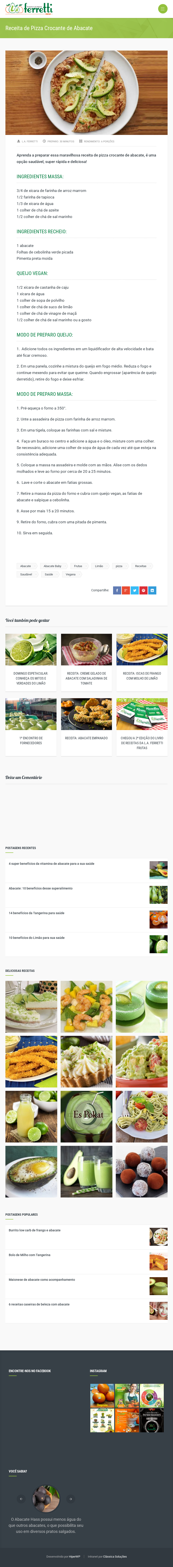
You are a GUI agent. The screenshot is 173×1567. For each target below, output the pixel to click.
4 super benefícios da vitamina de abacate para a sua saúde (51, 863)
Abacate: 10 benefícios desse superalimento (41, 888)
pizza (119, 566)
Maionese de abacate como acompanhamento (42, 1279)
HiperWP (74, 1556)
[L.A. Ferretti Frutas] (86, 9)
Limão (99, 566)
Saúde (49, 574)
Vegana (70, 574)
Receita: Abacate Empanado (86, 738)
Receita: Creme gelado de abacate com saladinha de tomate (86, 678)
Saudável (26, 574)
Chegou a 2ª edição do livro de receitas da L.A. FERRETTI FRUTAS (142, 743)
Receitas (140, 566)
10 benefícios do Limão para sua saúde (37, 938)
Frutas (78, 566)
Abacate (25, 566)
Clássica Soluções (115, 1556)
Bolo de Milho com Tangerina (29, 1255)
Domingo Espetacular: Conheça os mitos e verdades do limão (31, 678)
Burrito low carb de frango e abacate (35, 1230)
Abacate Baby (52, 566)
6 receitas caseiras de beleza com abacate (39, 1304)
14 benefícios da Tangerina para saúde (36, 913)
